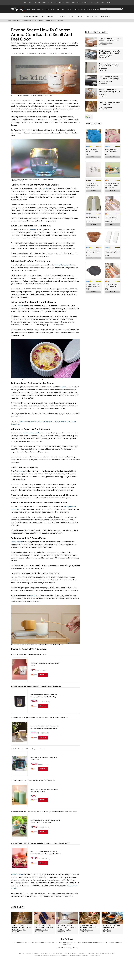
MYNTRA (74, 948)
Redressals (73, 953)
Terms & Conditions (92, 953)
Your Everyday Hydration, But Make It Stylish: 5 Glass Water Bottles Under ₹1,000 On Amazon (109, 65)
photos (88, 9)
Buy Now (93, 157)
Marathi (108, 2)
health (58, 9)
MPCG (103, 2)
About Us (21, 953)
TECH (73, 2)
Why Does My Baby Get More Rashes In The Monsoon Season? (110, 39)
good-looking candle (32, 433)
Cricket (50, 2)
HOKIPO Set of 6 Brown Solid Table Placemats (111, 218)
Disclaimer (51, 953)
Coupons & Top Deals (31, 16)
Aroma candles (17, 542)
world (20, 471)
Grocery (80, 16)
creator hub (95, 9)
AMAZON (60, 948)
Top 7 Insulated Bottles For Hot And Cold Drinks (44, 926)
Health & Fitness (92, 16)
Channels (44, 953)
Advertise (28, 953)
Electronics (61, 16)
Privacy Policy (82, 953)
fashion (47, 9)
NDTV (25, 2)
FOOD (55, 2)
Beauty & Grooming (48, 16)
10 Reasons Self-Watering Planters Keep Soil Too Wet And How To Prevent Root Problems (89, 926)
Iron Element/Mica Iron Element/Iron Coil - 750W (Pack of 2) (93, 218)
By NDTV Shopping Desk (17, 53)
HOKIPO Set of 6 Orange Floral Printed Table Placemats (111, 285)
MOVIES (44, 2)
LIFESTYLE (61, 2)
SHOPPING (85, 2)
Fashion (71, 16)
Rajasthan (96, 2)
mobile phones (31, 9)
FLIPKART (67, 948)
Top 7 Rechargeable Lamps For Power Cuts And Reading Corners (110, 103)
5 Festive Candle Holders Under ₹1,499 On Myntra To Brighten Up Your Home (109, 91)
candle (33, 229)
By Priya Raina (103, 68)
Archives (112, 953)
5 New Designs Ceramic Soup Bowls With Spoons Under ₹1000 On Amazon (112, 926)
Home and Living (17, 20)
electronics (40, 9)
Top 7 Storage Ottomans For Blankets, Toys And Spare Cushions (110, 78)
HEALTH (67, 2)
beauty (53, 9)
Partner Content (104, 953)
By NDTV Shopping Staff (105, 43)
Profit (35, 2)
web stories (81, 9)
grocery (63, 9)
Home (9, 20)
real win (63, 387)
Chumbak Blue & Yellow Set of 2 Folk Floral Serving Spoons (112, 184)
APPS (91, 2)
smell (45, 189)
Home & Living (105, 16)
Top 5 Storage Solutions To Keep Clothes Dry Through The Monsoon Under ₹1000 (109, 52)
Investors (66, 953)
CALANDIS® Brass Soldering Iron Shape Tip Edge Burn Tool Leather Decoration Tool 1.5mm (93, 184)
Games (78, 2)
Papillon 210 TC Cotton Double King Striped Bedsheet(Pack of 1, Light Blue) (93, 150)
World (30, 2)
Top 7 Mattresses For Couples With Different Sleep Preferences (67, 926)
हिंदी (39, 2)
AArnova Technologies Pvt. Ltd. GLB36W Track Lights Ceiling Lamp (112, 252)
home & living (72, 9)
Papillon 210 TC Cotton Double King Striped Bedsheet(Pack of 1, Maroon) (111, 150)
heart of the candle (62, 265)
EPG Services (36, 953)
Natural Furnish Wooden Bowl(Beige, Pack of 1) (93, 251)
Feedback (59, 953)
